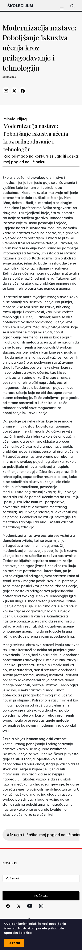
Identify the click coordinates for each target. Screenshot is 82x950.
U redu (14, 943)
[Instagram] (41, 911)
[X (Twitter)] (18, 910)
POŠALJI (41, 896)
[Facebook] (8, 911)
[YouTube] (30, 910)
